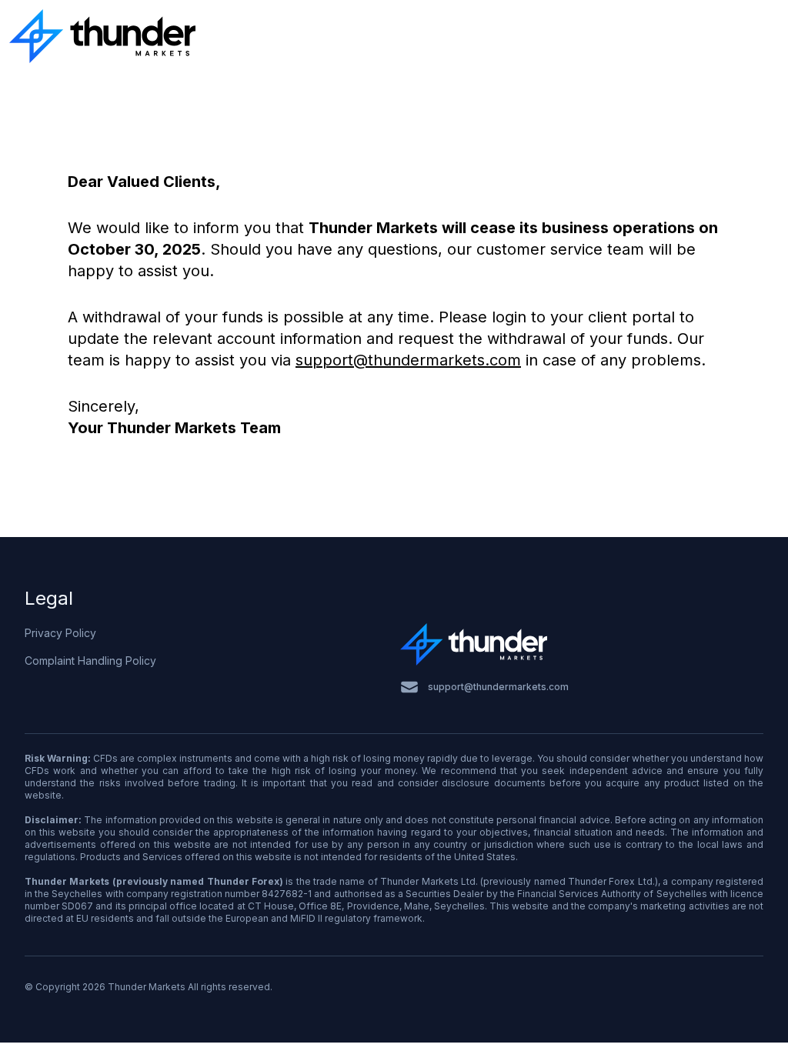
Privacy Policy (60, 632)
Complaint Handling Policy (90, 660)
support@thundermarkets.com (408, 360)
